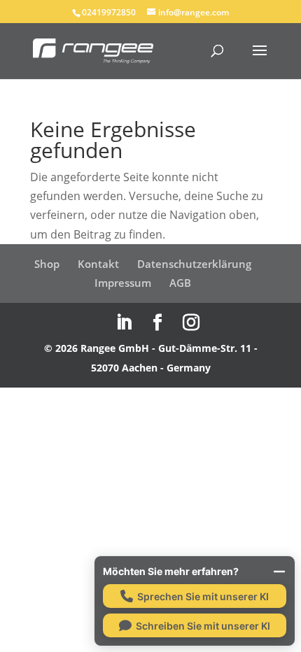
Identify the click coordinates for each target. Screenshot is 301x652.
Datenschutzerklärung (194, 264)
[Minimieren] (279, 572)
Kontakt (98, 264)
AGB (180, 283)
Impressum (122, 283)
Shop (46, 264)
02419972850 (109, 12)
